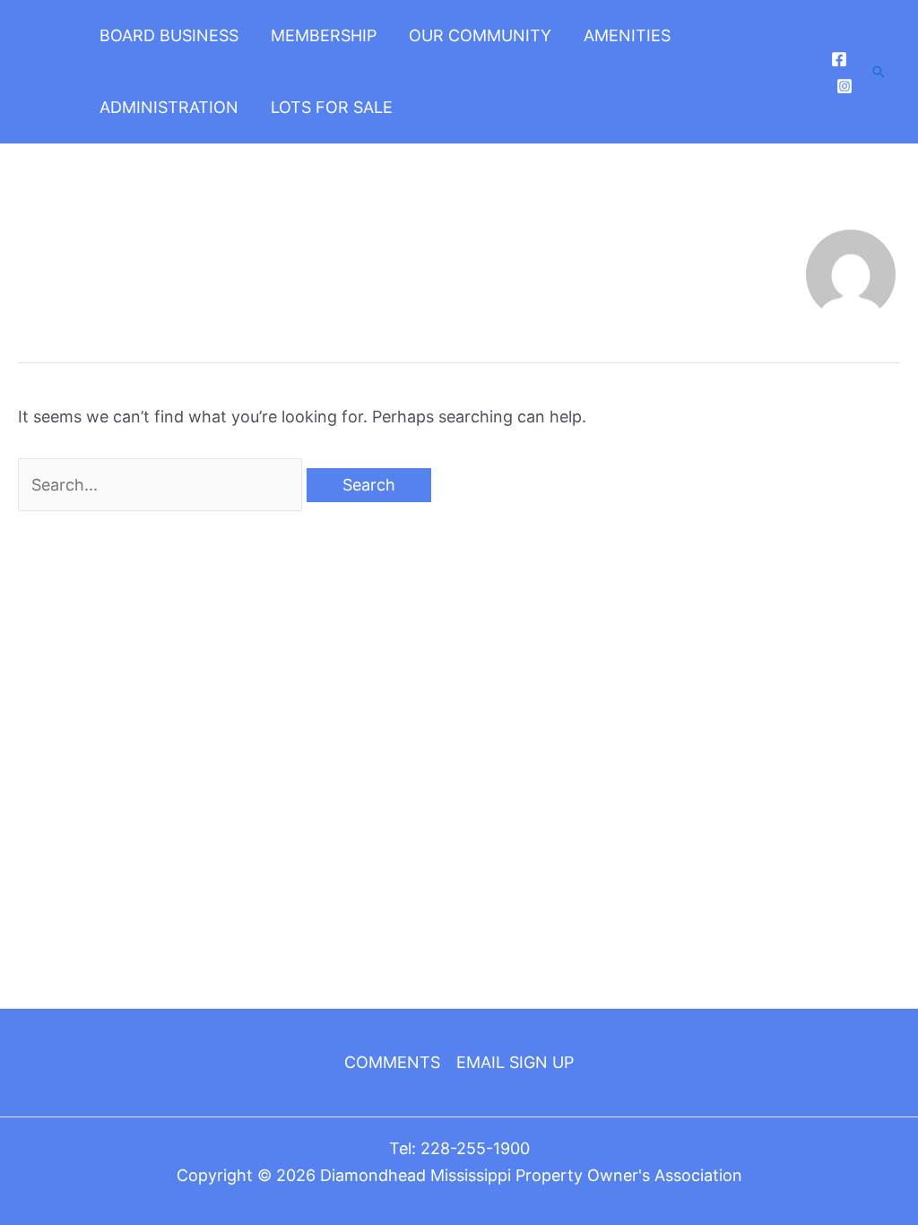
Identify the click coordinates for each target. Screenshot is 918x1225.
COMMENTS (392, 1062)
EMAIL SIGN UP (515, 1062)
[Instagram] (844, 86)
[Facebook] (839, 59)
